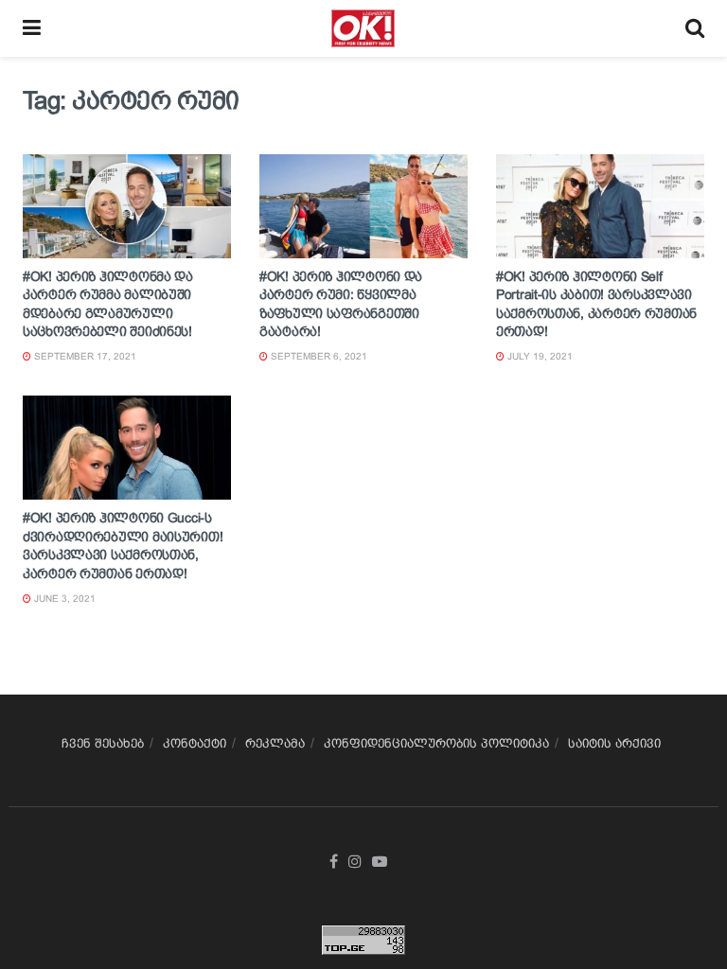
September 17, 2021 (83, 356)
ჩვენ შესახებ (103, 743)
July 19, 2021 (539, 356)
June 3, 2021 (63, 598)
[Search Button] (694, 28)
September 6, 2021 (317, 356)
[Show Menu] (32, 28)
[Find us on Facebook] (333, 862)
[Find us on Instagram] (355, 862)
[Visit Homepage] (363, 28)
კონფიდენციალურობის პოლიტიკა (436, 743)
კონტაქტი (194, 743)
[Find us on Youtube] (379, 862)
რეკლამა (275, 743)
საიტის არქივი (614, 743)
